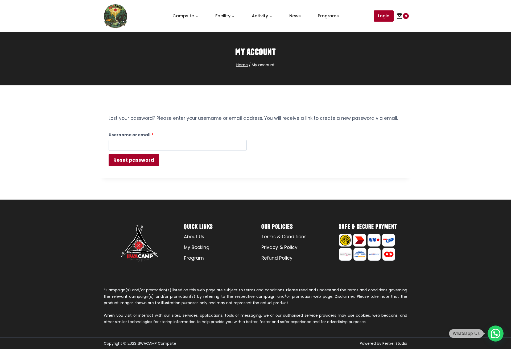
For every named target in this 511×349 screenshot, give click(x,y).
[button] (496, 334)
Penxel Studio (394, 343)
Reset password (133, 160)
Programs (328, 16)
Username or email (141, 134)
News (295, 16)
